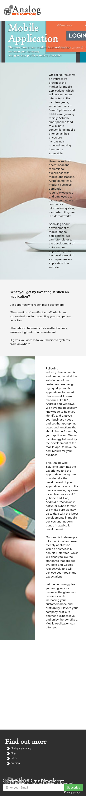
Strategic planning (20, 748)
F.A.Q (13, 758)
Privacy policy (72, 792)
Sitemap (15, 763)
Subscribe (73, 787)
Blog (13, 753)
